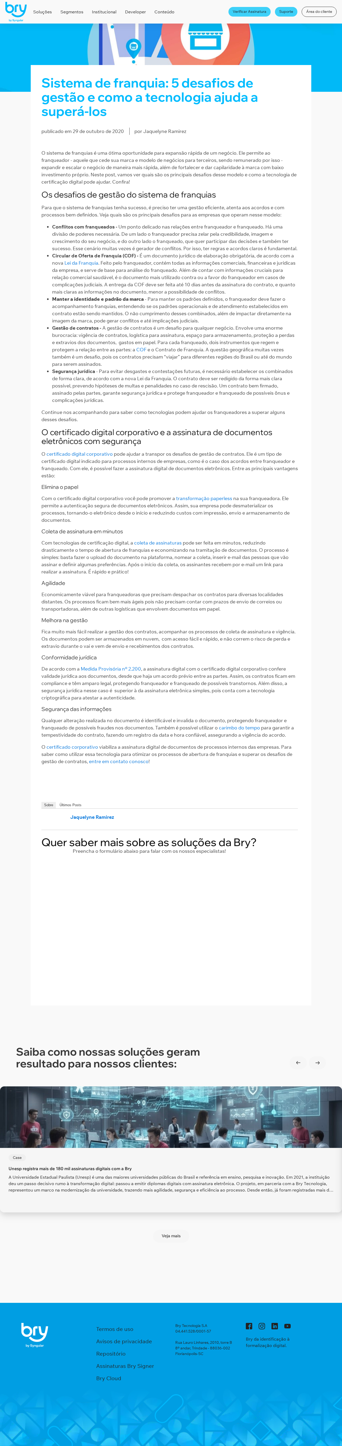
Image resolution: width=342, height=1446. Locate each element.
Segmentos (71, 11)
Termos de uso (114, 1329)
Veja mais (171, 1235)
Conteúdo (164, 11)
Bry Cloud (108, 1378)
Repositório (111, 1353)
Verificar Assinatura (249, 11)
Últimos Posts (70, 805)
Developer (135, 11)
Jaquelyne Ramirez (92, 817)
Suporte (286, 11)
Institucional (104, 11)
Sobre (48, 805)
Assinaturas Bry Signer (125, 1366)
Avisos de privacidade (124, 1341)
